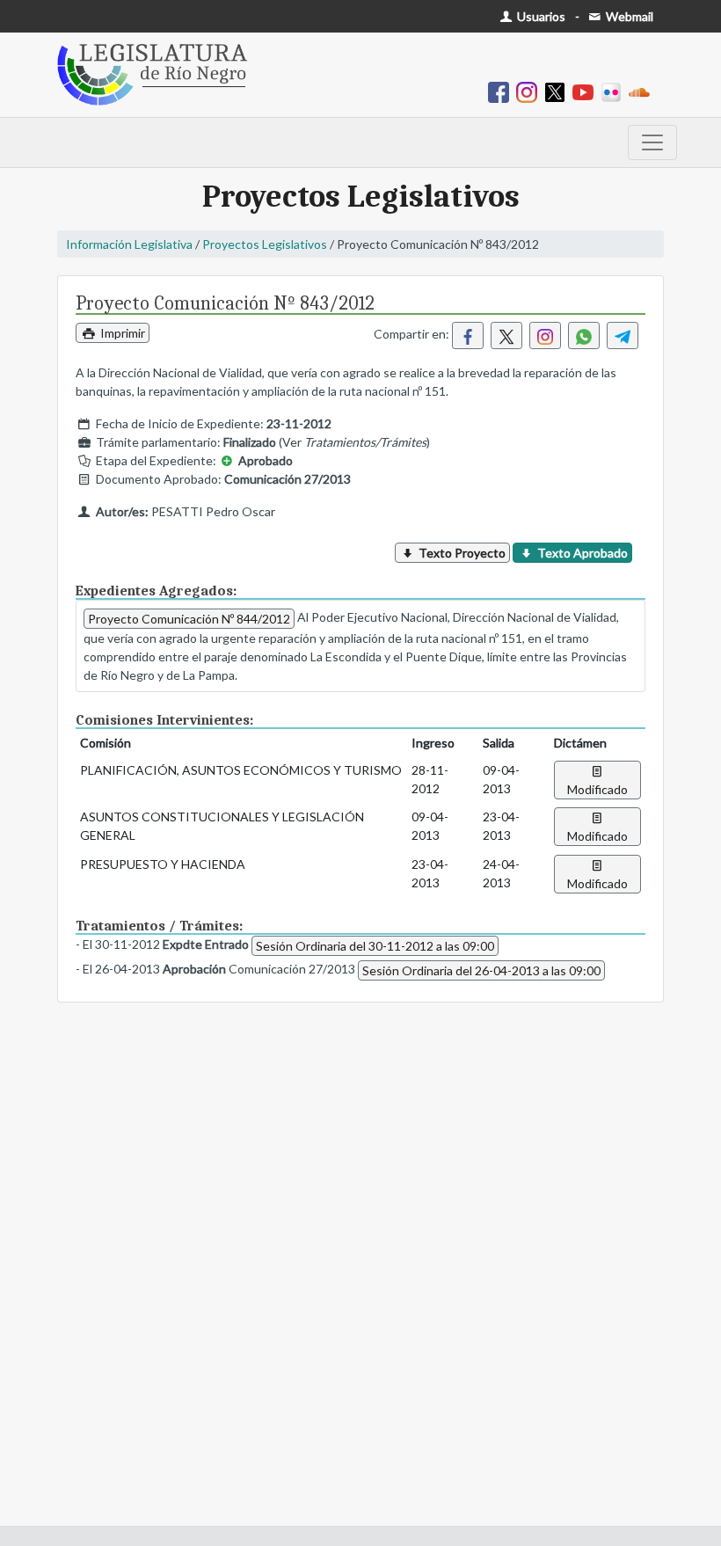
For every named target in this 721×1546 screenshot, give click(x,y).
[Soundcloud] (643, 91)
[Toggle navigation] (652, 142)
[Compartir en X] (506, 335)
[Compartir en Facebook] (468, 335)
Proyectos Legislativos (264, 244)
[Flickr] (615, 91)
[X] (558, 91)
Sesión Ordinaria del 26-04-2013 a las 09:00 (481, 970)
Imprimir (121, 332)
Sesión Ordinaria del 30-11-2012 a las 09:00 (375, 945)
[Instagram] (530, 91)
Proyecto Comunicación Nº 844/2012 (189, 618)
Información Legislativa (129, 244)
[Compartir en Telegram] (622, 335)
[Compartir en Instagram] (545, 335)
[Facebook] (502, 91)
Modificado (597, 789)
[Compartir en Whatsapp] (584, 335)
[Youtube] (586, 91)
